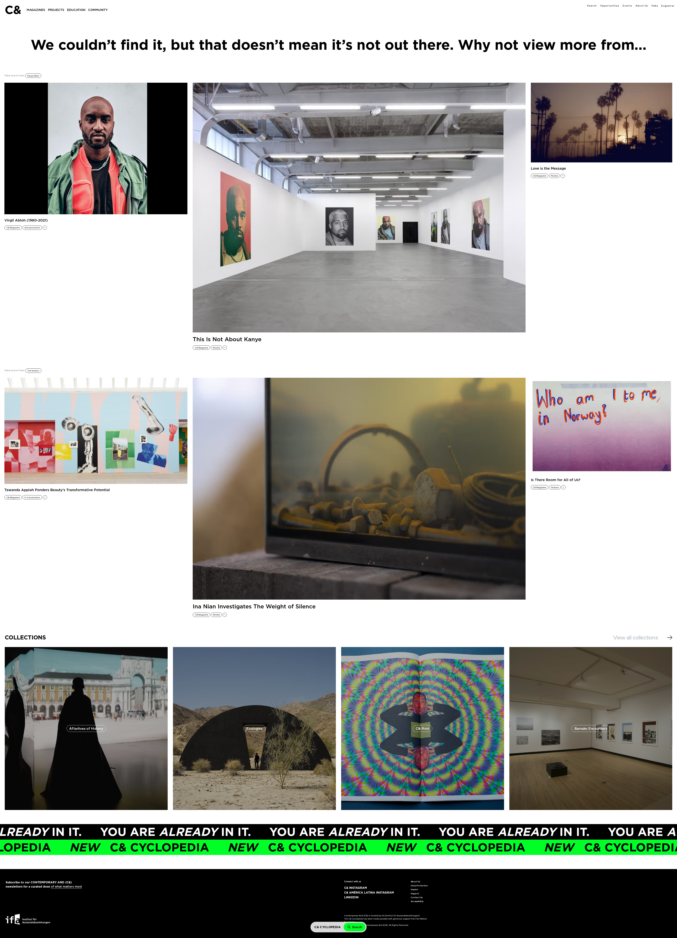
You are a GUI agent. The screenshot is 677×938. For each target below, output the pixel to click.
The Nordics (33, 370)
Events (627, 5)
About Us (642, 5)
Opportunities (609, 5)
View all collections (635, 637)
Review (216, 348)
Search (592, 5)
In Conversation (32, 497)
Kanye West (33, 76)
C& (13, 10)
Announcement (32, 227)
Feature (555, 487)
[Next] (669, 637)
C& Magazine (13, 227)
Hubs (655, 5)
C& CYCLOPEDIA (210, 847)
